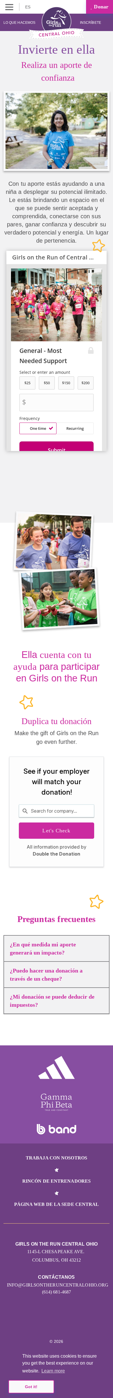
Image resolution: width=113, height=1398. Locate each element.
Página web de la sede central (56, 1204)
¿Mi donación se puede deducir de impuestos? (52, 1000)
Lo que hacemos (19, 23)
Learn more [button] (53, 1370)
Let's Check (56, 831)
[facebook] (81, 1324)
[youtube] (69, 1324)
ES (28, 7)
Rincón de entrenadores (56, 1181)
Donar (100, 7)
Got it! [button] (31, 1386)
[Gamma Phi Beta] (56, 1102)
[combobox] (56, 811)
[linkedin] (44, 1324)
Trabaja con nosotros (56, 1157)
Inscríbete (91, 23)
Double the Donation (56, 854)
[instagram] (31, 1324)
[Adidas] (56, 1067)
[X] (56, 1324)
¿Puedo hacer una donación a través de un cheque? (46, 974)
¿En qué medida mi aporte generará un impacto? (43, 948)
